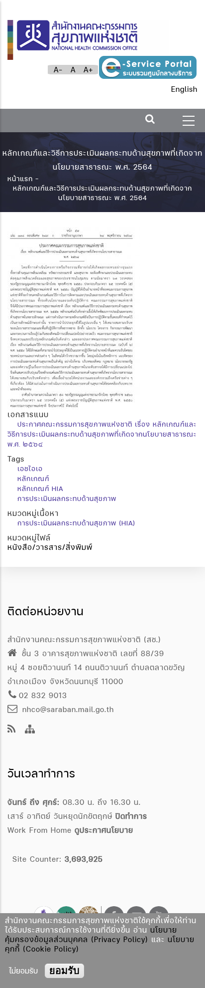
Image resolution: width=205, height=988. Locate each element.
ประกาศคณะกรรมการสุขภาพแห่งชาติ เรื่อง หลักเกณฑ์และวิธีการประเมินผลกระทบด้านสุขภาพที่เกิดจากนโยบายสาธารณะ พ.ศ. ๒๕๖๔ (102, 434)
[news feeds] (11, 730)
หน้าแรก (20, 178)
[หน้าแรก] (88, 35)
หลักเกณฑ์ (33, 478)
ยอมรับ (64, 970)
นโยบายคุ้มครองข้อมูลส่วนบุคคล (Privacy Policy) (91, 934)
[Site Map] (30, 730)
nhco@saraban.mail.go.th (66, 709)
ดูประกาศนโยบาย (104, 830)
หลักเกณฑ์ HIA (40, 488)
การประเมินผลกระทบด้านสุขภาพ (66, 498)
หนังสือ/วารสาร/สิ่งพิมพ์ (50, 547)
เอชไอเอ (30, 468)
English (184, 89)
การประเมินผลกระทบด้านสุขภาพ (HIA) (76, 522)
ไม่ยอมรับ (23, 971)
